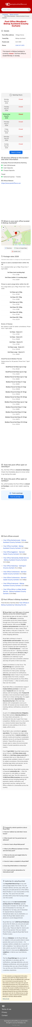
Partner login (16, 1025)
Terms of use (6, 998)
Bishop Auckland (14, 14)
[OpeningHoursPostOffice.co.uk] (16, 4)
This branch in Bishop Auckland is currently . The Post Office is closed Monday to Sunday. (14, 53)
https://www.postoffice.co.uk (11, 183)
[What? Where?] (29, 9)
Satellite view (17, 251)
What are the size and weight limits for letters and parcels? (15, 856)
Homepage (5, 14)
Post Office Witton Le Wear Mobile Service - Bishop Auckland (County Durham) (14, 591)
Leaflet (15, 244)
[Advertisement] (16, 75)
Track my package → (16, 496)
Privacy (4, 1012)
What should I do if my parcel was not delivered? (14, 839)
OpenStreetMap (21, 244)
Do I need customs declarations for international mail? (14, 871)
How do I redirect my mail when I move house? (15, 832)
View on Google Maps (21, 248)
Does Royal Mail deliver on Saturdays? (15, 865)
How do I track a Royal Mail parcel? (14, 844)
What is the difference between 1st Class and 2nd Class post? (16, 849)
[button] (16, 233)
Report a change (16, 152)
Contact (5, 1015)
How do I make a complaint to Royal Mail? (16, 861)
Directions (9, 248)
